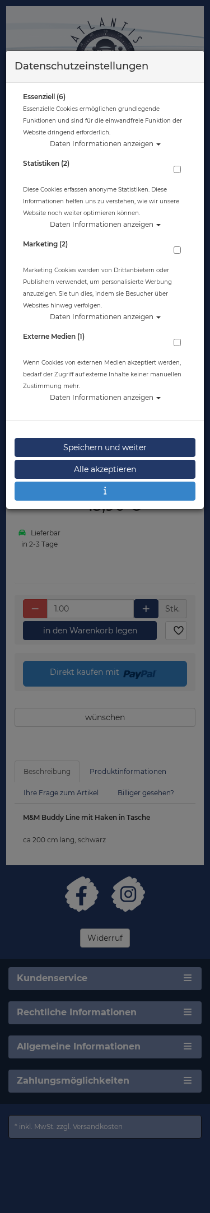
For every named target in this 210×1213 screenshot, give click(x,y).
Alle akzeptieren (105, 469)
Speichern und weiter (105, 447)
